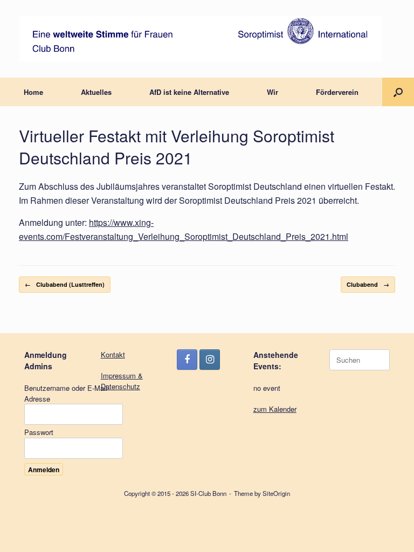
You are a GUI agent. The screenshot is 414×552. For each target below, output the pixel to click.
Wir (272, 92)
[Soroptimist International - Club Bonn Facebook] (187, 359)
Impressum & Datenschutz (122, 380)
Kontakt (113, 354)
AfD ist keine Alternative (189, 92)
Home (33, 92)
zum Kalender (274, 409)
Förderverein (337, 92)
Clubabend (368, 284)
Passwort (38, 432)
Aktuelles (96, 92)
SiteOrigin (276, 493)
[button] (398, 92)
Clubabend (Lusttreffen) (65, 284)
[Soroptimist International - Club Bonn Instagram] (209, 359)
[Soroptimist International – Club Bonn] (200, 38)
